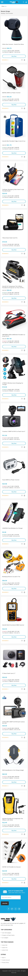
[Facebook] (8, 908)
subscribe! (4, 903)
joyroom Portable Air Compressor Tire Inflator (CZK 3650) (12, 819)
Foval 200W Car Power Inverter (10, 479)
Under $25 (4, 945)
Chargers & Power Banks (8, 935)
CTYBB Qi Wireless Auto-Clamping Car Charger (12, 383)
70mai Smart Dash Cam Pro (9, 238)
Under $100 (5, 950)
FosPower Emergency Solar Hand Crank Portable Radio (13, 190)
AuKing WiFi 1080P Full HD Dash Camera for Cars (13, 722)
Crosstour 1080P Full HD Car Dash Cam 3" (13, 431)
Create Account (6, 960)
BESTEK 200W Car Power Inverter (11, 92)
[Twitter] (12, 908)
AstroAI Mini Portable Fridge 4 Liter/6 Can (13, 141)
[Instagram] (15, 908)
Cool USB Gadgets (6, 932)
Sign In (4, 957)
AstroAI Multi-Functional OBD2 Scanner (13, 625)
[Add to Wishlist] (22, 60)
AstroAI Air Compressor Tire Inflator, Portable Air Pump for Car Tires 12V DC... (13, 287)
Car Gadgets (5, 937)
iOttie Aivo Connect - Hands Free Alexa (13, 44)
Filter (4, 6)
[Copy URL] (24, 60)
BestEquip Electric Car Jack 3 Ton (11, 576)
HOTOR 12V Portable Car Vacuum (11, 867)
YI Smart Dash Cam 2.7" (8, 673)
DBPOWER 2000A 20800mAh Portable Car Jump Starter (13, 335)
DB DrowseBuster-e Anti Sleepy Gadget (13, 770)
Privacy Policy (5, 962)
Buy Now (14, 56)
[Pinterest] (19, 908)
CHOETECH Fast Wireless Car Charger (12, 528)
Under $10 (4, 947)
